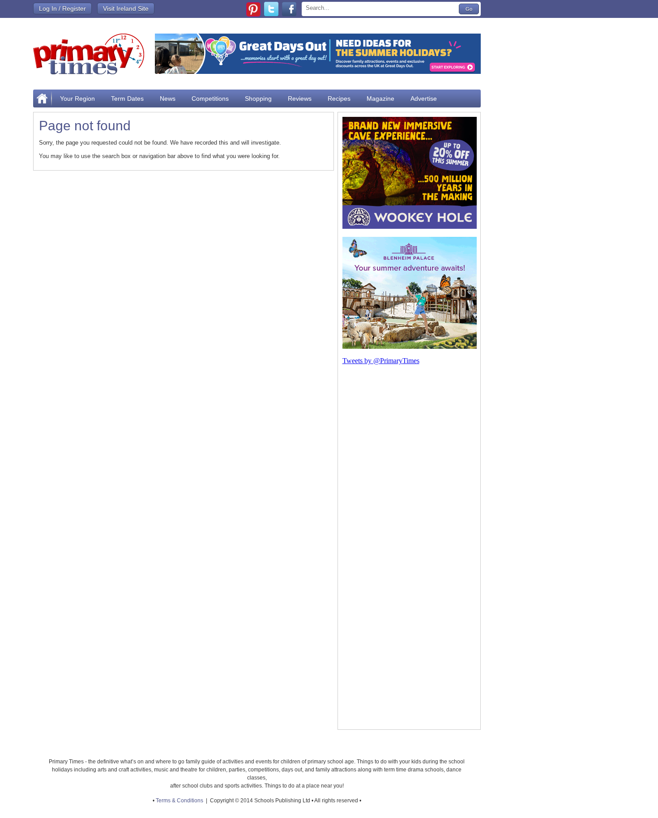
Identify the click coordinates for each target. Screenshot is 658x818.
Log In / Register (62, 8)
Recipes (339, 98)
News (167, 98)
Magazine (380, 98)
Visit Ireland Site (126, 8)
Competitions (210, 98)
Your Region (77, 98)
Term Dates (127, 98)
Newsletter (75, 116)
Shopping (258, 98)
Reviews (300, 98)
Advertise (423, 98)
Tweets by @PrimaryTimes (380, 360)
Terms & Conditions (179, 800)
